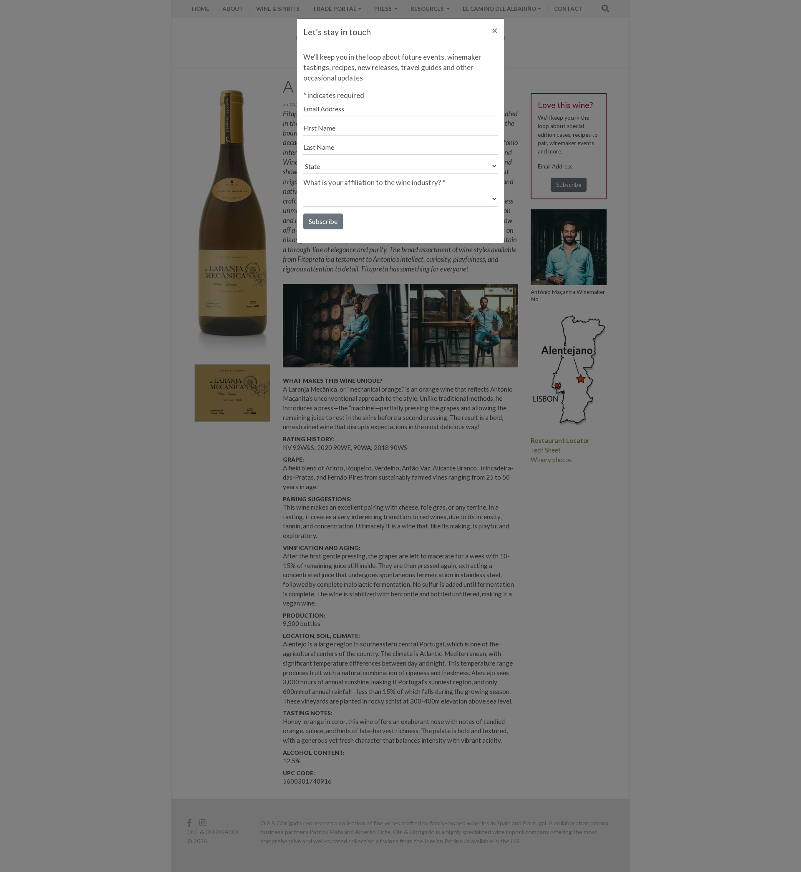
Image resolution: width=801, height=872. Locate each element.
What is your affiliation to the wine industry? (374, 182)
